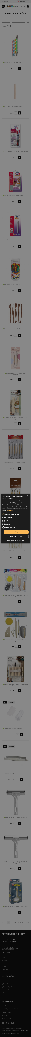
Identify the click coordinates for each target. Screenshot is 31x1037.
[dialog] (15, 518)
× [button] (27, 495)
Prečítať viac (10, 510)
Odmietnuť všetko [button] (16, 536)
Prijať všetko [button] (16, 532)
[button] (15, 540)
